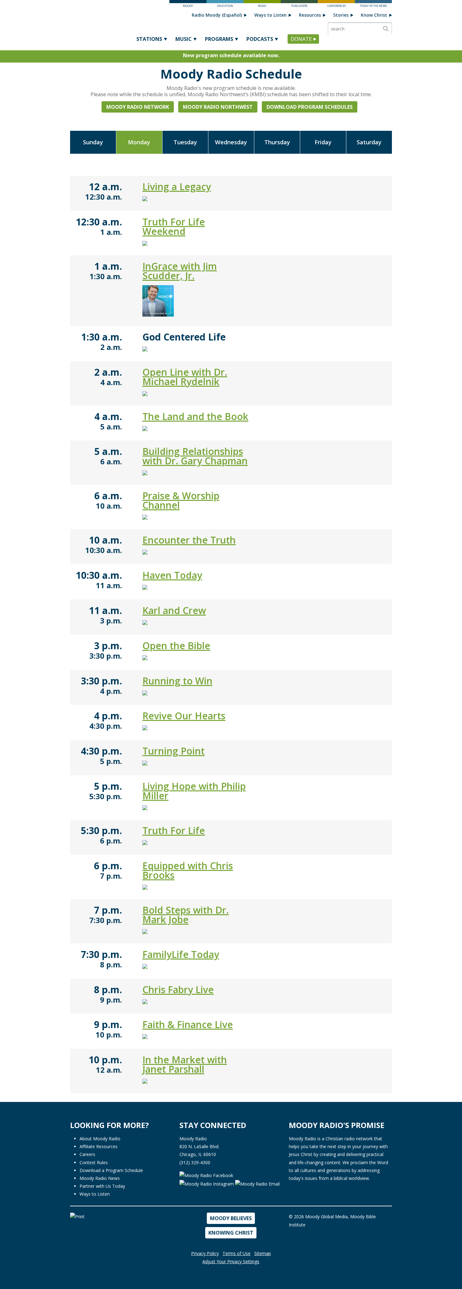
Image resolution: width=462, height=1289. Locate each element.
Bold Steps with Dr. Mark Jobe (185, 915)
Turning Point (173, 750)
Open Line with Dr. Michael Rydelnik (184, 377)
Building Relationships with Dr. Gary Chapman (195, 456)
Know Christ (374, 15)
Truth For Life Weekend (173, 226)
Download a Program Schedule (111, 1170)
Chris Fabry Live (178, 989)
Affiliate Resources (99, 1146)
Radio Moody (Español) (217, 15)
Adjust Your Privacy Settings (230, 1261)
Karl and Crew (174, 610)
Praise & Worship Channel (180, 500)
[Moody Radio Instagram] (207, 1184)
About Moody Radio (100, 1139)
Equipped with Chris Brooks (187, 870)
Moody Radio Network (137, 106)
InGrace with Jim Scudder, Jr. (179, 271)
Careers (87, 1154)
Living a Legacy (176, 186)
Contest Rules (94, 1162)
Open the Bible (176, 645)
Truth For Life (173, 830)
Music (183, 39)
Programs (219, 39)
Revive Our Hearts (183, 715)
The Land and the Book (195, 416)
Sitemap (262, 1253)
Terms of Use (236, 1253)
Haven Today (172, 575)
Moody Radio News (100, 1178)
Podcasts (259, 39)
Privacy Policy (205, 1253)
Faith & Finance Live (187, 1024)
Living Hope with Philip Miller (194, 791)
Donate (301, 39)
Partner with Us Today (102, 1186)
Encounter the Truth (189, 540)
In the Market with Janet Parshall (184, 1064)
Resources (310, 15)
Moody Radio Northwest (218, 106)
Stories (341, 15)
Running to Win (177, 680)
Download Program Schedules (310, 106)
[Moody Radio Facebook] (206, 1175)
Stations (149, 39)
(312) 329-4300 (194, 1162)
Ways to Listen (270, 15)
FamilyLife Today (180, 954)
